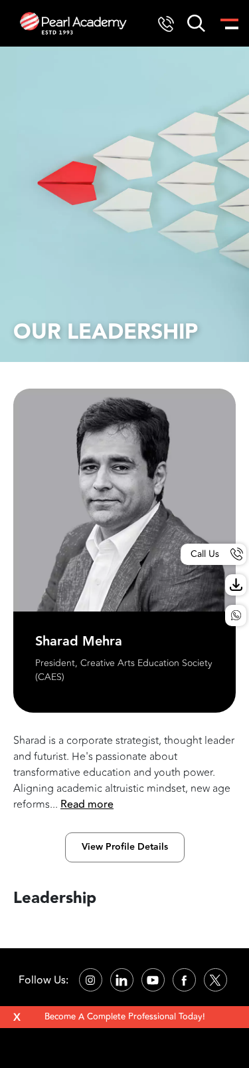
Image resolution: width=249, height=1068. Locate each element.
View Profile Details (125, 847)
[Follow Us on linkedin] (121, 979)
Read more (87, 804)
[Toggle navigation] (228, 23)
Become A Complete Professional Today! (124, 1016)
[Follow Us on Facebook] (184, 979)
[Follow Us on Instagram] (90, 979)
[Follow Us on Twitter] (215, 979)
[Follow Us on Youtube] (153, 979)
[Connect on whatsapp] (235, 615)
